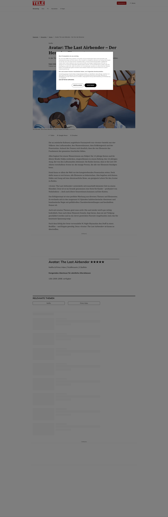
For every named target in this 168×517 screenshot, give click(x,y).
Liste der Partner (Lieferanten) (66, 79)
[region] (84, 71)
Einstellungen (77, 85)
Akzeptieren (90, 85)
